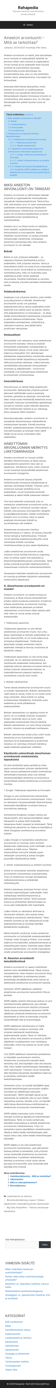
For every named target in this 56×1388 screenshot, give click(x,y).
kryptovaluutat (12, 1334)
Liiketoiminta (16, 1179)
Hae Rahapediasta (15, 1239)
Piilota (29, 115)
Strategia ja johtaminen (17, 1353)
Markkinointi (11, 1342)
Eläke (8, 1326)
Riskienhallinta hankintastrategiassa (24, 1291)
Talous (8, 1357)
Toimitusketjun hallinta (17, 1361)
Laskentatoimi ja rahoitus (19, 1196)
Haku (45, 1244)
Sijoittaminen (12, 1349)
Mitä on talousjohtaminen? (23, 1182)
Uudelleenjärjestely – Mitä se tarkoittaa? (30, 1176)
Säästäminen (12, 1345)
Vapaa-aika (11, 1369)
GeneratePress (42, 1384)
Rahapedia (28, 7)
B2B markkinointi (14, 1322)
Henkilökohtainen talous (17, 1330)
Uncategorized (13, 1365)
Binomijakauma (18, 1185)
